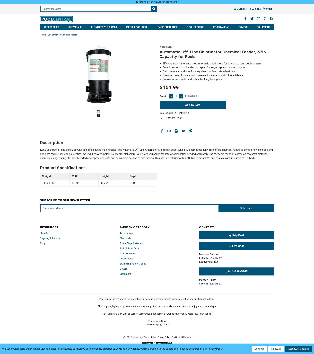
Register (255, 9)
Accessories (51, 27)
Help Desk (45, 233)
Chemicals (75, 27)
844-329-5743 (237, 271)
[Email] (169, 131)
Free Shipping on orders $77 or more (158, 2)
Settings (259, 348)
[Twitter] (183, 131)
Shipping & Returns (50, 238)
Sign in (240, 9)
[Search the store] (154, 9)
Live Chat (237, 246)
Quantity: (164, 96)
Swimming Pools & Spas (133, 263)
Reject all (276, 348)
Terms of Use (150, 337)
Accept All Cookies (298, 348)
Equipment (263, 27)
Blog (42, 243)
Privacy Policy (164, 337)
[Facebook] (162, 131)
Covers (243, 27)
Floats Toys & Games (104, 27)
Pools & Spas (221, 27)
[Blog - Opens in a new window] (271, 18)
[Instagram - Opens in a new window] (258, 18)
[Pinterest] (190, 131)
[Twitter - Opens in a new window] (252, 18)
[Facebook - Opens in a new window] (245, 18)
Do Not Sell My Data (181, 337)
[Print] (176, 131)
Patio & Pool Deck (137, 27)
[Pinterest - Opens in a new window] (265, 18)
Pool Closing (195, 27)
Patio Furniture (168, 27)
